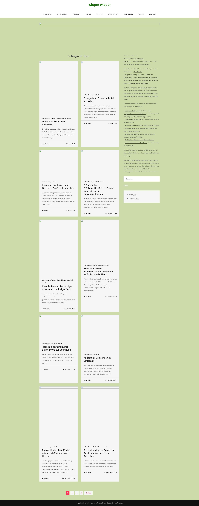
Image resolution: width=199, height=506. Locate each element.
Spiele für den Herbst (132, 134)
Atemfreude (128, 14)
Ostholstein (139, 59)
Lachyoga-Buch (130, 111)
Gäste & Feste (113, 14)
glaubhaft (76, 14)
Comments (134, 198)
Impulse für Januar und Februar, (135, 114)
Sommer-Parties (130, 128)
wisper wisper (100, 5)
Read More (45, 144)
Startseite (47, 14)
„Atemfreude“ (137, 72)
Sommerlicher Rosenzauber (134, 125)
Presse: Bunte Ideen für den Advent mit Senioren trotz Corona (56, 453)
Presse (141, 14)
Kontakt (152, 14)
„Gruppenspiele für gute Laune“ (134, 74)
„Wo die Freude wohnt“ (144, 88)
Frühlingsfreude (129, 119)
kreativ (100, 14)
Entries (132, 194)
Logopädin (145, 64)
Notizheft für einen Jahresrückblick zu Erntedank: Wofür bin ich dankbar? (99, 271)
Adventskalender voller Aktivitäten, (136, 143)
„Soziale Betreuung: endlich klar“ (138, 83)
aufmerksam (62, 14)
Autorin (126, 61)
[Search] (157, 179)
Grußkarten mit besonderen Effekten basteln (139, 140)
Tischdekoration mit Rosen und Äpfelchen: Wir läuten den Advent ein (99, 453)
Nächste (88, 493)
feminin (88, 14)
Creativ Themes (117, 503)
